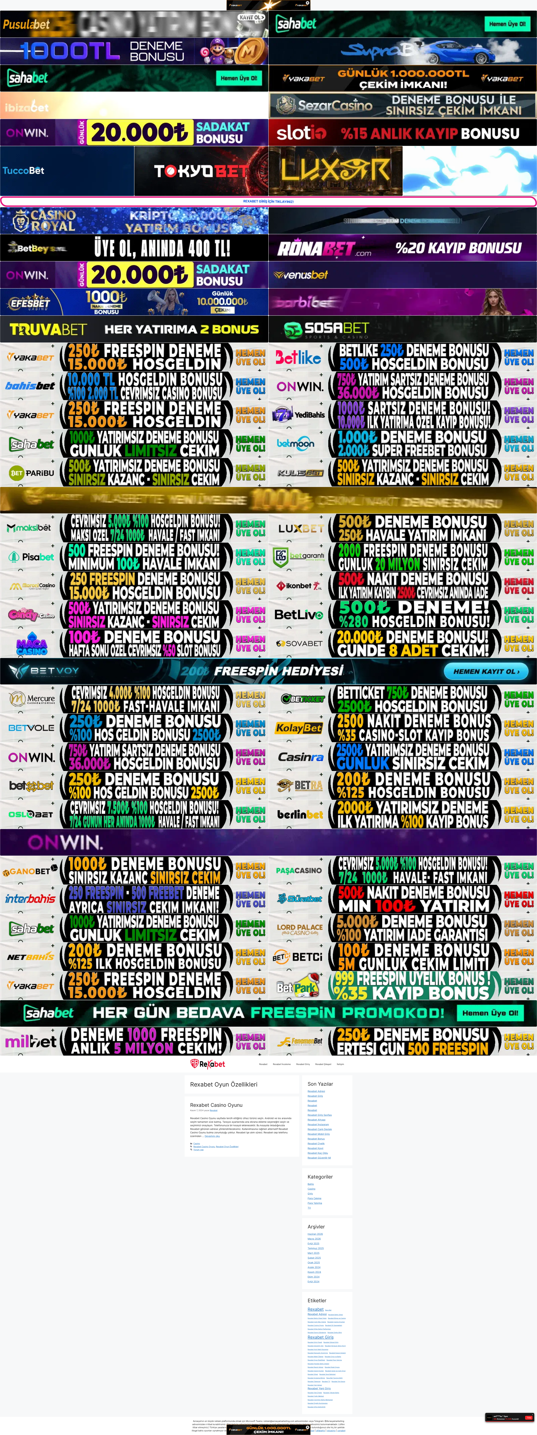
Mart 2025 (313, 1253)
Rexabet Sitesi (313, 1374)
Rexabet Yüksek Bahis (331, 1393)
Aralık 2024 (314, 1267)
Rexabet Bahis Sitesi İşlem (317, 1318)
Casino (196, 1143)
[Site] (134, 357)
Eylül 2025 (313, 1243)
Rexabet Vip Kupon (338, 1381)
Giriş (310, 1193)
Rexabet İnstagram (318, 1124)
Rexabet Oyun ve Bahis (333, 1357)
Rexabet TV (326, 1381)
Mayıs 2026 (314, 1238)
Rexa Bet (328, 1310)
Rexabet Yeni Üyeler (315, 1393)
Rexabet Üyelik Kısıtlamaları (318, 1403)
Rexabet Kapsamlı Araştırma (318, 1353)
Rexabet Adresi (316, 1091)
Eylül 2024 (313, 1281)
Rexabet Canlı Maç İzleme (317, 1322)
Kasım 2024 (314, 1272)
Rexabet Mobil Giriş (319, 1134)
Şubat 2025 (314, 1257)
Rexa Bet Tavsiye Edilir (334, 1378)
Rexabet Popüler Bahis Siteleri (318, 1364)
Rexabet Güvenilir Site (315, 1346)
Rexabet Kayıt (315, 1148)
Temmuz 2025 (316, 1248)
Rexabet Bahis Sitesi (335, 1315)
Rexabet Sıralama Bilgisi (316, 1378)
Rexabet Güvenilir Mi (319, 1157)
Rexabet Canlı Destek (320, 1129)
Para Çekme (314, 1198)
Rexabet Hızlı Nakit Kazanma (318, 1349)
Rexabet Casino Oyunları (336, 1322)
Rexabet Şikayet (323, 1064)
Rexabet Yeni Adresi (315, 1385)
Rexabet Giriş (303, 1064)
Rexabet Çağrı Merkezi (316, 1396)
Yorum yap (198, 1149)
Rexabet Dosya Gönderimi (317, 1332)
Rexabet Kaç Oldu (318, 1153)
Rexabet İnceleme (282, 1064)
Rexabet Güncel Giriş (330, 1342)
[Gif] (268, 500)
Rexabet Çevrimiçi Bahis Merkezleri (320, 1400)
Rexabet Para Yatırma (334, 1360)
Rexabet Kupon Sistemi (337, 1353)
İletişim (340, 1064)
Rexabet (263, 1064)
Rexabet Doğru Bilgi (335, 1332)
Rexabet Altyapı (316, 1119)
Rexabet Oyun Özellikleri (227, 1146)
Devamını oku (212, 1136)
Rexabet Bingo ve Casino (337, 1318)
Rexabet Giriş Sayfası (320, 1115)
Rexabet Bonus (316, 1138)
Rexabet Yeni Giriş (319, 1388)
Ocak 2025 (314, 1262)
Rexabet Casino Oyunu (216, 1105)
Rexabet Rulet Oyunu (332, 1367)
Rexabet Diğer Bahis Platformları (319, 1329)
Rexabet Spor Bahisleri (327, 1374)
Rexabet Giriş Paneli (315, 1342)
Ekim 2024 (314, 1276)
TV (309, 1207)
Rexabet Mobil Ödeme (315, 1357)
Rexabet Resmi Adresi (315, 1367)
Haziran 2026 (315, 1234)
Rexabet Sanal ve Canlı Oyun (335, 1371)
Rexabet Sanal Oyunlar (316, 1371)
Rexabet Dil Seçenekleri (333, 1325)
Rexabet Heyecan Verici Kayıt (335, 1346)
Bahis (311, 1184)
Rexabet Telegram (314, 1381)
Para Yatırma (315, 1203)
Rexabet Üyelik (316, 1143)
